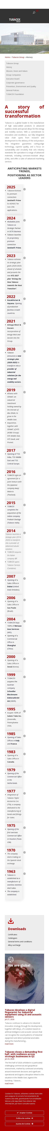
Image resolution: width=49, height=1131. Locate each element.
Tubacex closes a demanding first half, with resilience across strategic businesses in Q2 (23, 1054)
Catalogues (12, 938)
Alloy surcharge (14, 945)
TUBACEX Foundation (15, 94)
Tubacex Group (18, 57)
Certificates (12, 934)
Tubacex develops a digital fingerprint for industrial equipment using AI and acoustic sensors (23, 1013)
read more (9, 1044)
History (9, 67)
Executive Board (12, 79)
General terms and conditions (20, 941)
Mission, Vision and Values (17, 71)
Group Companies (13, 75)
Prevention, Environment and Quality (21, 86)
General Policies (12, 90)
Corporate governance (15, 82)
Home (7, 57)
